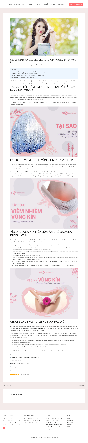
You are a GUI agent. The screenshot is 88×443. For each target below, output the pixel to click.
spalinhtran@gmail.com (21, 367)
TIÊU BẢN (69, 425)
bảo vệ (13, 83)
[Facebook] (4, 428)
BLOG (38, 4)
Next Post (82, 385)
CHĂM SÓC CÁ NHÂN (37, 65)
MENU (24, 4)
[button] (26, 4)
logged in (19, 396)
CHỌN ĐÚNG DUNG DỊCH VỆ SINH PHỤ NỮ (23, 77)
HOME (10, 4)
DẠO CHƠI (70, 421)
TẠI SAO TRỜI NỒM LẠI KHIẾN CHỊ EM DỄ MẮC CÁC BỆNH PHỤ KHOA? (30, 72)
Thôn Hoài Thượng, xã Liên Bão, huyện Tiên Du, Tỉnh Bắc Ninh (26, 357)
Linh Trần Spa (18, 360)
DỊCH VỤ (31, 4)
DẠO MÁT (69, 418)
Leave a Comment (14, 65)
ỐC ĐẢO (69, 427)
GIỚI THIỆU (17, 4)
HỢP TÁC (52, 4)
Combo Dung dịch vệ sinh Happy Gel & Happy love (39, 328)
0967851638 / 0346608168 (55, 425)
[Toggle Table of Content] (74, 70)
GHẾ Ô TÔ (69, 429)
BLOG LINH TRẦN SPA (25, 65)
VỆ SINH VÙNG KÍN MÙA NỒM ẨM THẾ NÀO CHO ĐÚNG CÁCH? (28, 75)
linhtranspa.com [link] (20, 370)
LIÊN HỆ (46, 4)
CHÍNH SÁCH (61, 4)
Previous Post (7, 385)
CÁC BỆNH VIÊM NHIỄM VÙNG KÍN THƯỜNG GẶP (25, 73)
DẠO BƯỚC (70, 423)
